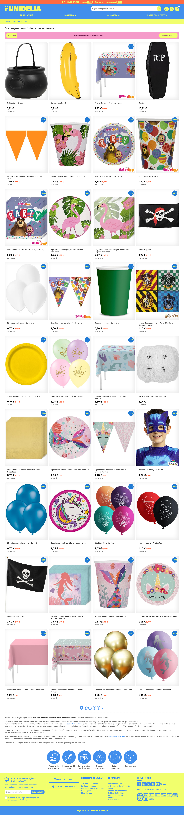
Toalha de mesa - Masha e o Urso (108, 103)
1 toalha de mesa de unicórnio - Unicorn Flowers (67, 691)
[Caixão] (157, 71)
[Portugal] (139, 784)
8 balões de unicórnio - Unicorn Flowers (67, 396)
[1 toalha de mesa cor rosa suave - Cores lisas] (26, 657)
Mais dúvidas (86, 793)
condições (33, 798)
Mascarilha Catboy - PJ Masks (151, 470)
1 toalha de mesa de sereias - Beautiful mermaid (110, 397)
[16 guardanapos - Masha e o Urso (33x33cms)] (26, 217)
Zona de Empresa (115, 795)
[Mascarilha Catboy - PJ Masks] (157, 437)
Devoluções (86, 791)
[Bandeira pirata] (157, 217)
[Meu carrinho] (177, 9)
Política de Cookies (116, 793)
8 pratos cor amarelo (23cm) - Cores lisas (23, 396)
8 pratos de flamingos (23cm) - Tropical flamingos (67, 250)
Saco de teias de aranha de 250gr (152, 396)
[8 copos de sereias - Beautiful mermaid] (114, 584)
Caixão (141, 103)
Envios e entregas (88, 786)
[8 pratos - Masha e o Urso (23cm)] (114, 144)
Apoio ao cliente (66, 779)
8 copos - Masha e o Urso (149, 176)
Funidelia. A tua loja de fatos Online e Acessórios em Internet (23, 8)
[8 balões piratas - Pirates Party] (157, 511)
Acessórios (113, 15)
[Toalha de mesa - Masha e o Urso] (114, 71)
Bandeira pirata (145, 249)
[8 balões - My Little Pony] (114, 511)
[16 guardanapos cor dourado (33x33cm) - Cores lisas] (26, 437)
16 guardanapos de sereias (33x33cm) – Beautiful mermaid (67, 617)
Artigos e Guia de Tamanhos (92, 788)
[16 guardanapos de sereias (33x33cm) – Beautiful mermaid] (70, 584)
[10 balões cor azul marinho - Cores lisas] (26, 511)
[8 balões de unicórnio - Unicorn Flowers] (70, 364)
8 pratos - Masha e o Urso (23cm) (108, 176)
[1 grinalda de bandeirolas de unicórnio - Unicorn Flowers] (114, 437)
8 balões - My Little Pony (105, 543)
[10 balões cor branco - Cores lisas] (26, 291)
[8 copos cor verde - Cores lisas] (114, 291)
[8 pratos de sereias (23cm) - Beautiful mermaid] (70, 437)
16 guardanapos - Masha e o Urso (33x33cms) (25, 249)
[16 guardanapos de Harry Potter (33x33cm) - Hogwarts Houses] (157, 291)
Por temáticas (26, 15)
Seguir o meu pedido (65, 786)
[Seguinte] (103, 708)
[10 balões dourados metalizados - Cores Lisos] (114, 657)
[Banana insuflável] (70, 71)
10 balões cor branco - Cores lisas (20, 323)
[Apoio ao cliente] (172, 9)
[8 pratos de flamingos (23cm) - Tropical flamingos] (70, 217)
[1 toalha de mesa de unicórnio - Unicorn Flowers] (70, 657)
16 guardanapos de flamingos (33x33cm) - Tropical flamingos (112, 250)
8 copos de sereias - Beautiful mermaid (110, 616)
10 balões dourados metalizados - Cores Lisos (113, 690)
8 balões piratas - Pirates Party (151, 543)
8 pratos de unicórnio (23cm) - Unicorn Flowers (158, 616)
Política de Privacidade (117, 791)
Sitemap (111, 797)
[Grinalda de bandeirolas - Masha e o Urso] (70, 291)
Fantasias (69, 15)
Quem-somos (113, 800)
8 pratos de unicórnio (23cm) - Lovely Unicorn (69, 543)
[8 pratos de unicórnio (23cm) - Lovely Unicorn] (70, 511)
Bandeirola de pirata (15, 616)
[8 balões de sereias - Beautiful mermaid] (157, 657)
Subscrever (37, 792)
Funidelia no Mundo (116, 784)
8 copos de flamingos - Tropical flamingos (68, 176)
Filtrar (13, 36)
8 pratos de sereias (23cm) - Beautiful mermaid (70, 470)
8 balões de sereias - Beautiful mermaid (155, 690)
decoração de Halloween (72, 724)
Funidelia (8, 21)
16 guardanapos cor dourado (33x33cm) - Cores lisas (24, 471)
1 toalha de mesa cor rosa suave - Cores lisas (25, 690)
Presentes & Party (156, 15)
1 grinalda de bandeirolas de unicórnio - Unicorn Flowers (111, 471)
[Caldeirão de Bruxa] (26, 71)
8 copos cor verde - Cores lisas (107, 323)
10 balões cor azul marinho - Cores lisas (23, 543)
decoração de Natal (117, 736)
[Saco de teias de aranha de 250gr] (157, 364)
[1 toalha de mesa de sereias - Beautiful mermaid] (114, 364)
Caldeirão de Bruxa (15, 103)
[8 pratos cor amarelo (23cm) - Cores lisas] (26, 364)
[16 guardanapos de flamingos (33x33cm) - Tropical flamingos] (114, 217)
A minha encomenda (89, 784)
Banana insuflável (58, 103)
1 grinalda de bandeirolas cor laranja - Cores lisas (25, 177)
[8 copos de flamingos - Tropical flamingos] (70, 144)
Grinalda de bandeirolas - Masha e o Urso (68, 323)
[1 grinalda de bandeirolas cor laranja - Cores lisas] (26, 144)
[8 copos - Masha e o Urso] (157, 144)
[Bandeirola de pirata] (26, 584)
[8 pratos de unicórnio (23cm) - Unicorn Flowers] (157, 584)
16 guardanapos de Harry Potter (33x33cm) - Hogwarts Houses (156, 324)
